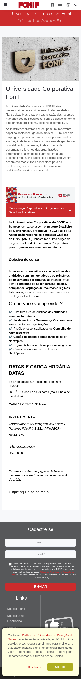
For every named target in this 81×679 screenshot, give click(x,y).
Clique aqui (18, 492)
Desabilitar (34, 667)
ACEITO (60, 667)
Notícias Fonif (16, 608)
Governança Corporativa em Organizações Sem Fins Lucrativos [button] (36, 210)
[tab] (40, 351)
